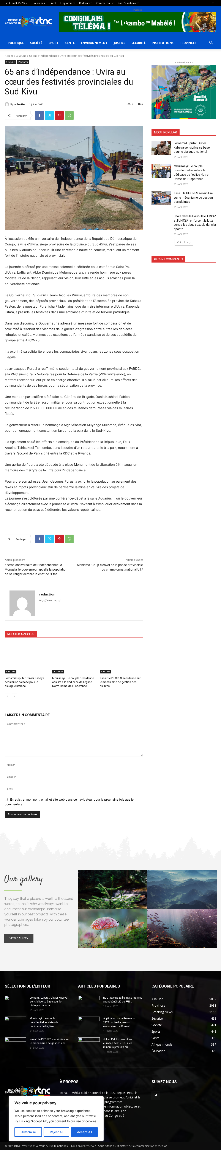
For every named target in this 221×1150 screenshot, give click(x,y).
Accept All (84, 1132)
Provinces (188, 43)
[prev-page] (7, 696)
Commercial (103, 3)
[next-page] (14, 696)
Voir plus (182, 242)
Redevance (85, 3)
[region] (56, 1118)
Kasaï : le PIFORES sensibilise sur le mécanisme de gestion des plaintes (120, 682)
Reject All (56, 1132)
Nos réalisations (127, 3)
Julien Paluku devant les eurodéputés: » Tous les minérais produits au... (117, 1043)
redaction (20, 104)
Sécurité (138, 43)
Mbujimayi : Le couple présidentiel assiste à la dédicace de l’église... (44, 1022)
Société (36, 43)
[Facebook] (213, 3)
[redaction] (7, 104)
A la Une (21, 56)
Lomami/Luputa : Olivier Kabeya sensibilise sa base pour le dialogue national (24, 682)
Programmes (67, 3)
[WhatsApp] (69, 115)
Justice (119, 43)
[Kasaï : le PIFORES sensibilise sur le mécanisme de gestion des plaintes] (121, 658)
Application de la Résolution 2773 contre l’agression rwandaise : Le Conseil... (119, 1022)
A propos (39, 3)
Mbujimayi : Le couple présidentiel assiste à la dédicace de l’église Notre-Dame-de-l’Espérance (73, 682)
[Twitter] (49, 115)
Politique (16, 43)
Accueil (9, 56)
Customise (28, 1132)
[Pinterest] (59, 115)
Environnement (94, 43)
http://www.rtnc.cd (49, 600)
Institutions (163, 43)
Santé (70, 43)
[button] (211, 43)
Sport (54, 43)
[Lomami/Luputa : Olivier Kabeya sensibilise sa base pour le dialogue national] (26, 658)
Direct (52, 3)
